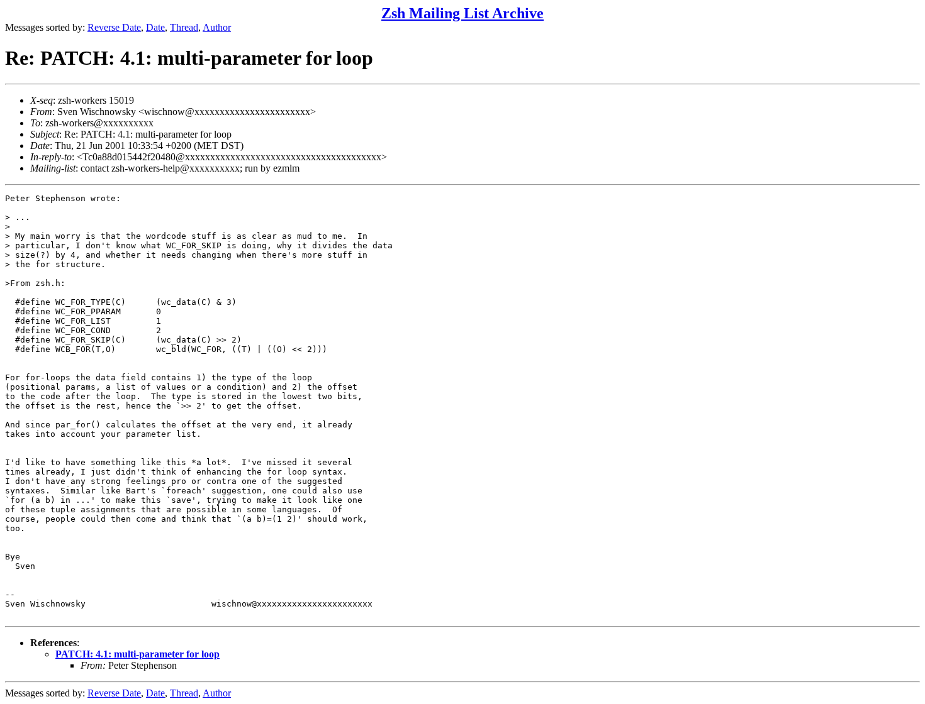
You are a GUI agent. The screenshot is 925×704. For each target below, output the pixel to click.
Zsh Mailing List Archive (462, 13)
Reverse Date (114, 27)
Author (217, 27)
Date (155, 27)
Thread (184, 27)
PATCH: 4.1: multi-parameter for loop (137, 654)
